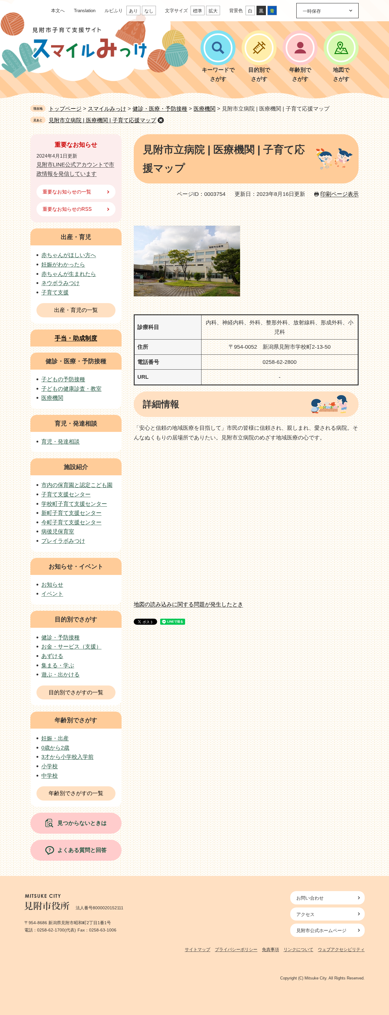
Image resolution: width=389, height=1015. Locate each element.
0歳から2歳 (55, 748)
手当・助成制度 (76, 338)
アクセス (305, 914)
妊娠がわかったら (63, 264)
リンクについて (298, 949)
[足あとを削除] (161, 120)
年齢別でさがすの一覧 (76, 793)
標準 (197, 10)
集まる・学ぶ (57, 665)
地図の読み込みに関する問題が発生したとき (188, 604)
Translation (84, 10)
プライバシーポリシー (236, 949)
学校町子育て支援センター (74, 504)
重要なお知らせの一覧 (67, 191)
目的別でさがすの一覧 (76, 692)
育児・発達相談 (76, 423)
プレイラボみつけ (63, 541)
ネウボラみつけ (60, 283)
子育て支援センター (66, 494)
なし (148, 10)
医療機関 (204, 109)
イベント (52, 594)
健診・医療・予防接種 (160, 109)
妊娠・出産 (55, 738)
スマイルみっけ (107, 109)
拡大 (213, 10)
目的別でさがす (76, 619)
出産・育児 (76, 237)
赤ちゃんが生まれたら (68, 274)
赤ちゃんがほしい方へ (68, 255)
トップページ (65, 109)
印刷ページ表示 (339, 194)
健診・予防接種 (60, 637)
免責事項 (270, 949)
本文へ (58, 10)
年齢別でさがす (76, 720)
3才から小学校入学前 (67, 757)
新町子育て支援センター (71, 513)
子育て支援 (55, 292)
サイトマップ (197, 949)
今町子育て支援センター (71, 522)
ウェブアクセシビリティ (341, 949)
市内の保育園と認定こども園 (76, 485)
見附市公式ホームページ (321, 930)
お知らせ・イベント (76, 566)
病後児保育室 (57, 531)
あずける (52, 656)
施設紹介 (76, 466)
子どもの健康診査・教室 (71, 389)
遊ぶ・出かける (60, 675)
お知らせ (52, 585)
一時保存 (312, 11)
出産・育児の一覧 (76, 310)
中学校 (49, 776)
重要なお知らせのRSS (67, 209)
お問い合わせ (310, 898)
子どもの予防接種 (63, 379)
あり (133, 10)
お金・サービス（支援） (71, 647)
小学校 (49, 766)
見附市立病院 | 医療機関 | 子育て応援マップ (102, 120)
